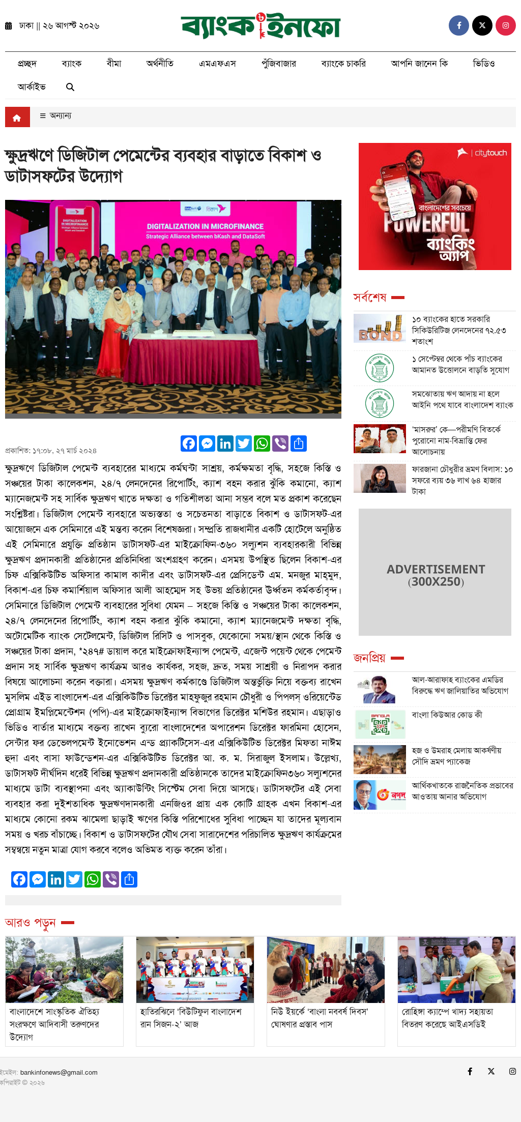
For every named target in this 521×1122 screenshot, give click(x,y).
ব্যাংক (71, 63)
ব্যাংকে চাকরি (344, 63)
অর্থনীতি (160, 63)
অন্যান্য (59, 115)
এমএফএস (217, 63)
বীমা (114, 63)
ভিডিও (484, 63)
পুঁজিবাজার (279, 63)
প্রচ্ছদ (27, 63)
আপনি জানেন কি (419, 63)
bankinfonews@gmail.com (59, 1072)
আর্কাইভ (32, 87)
